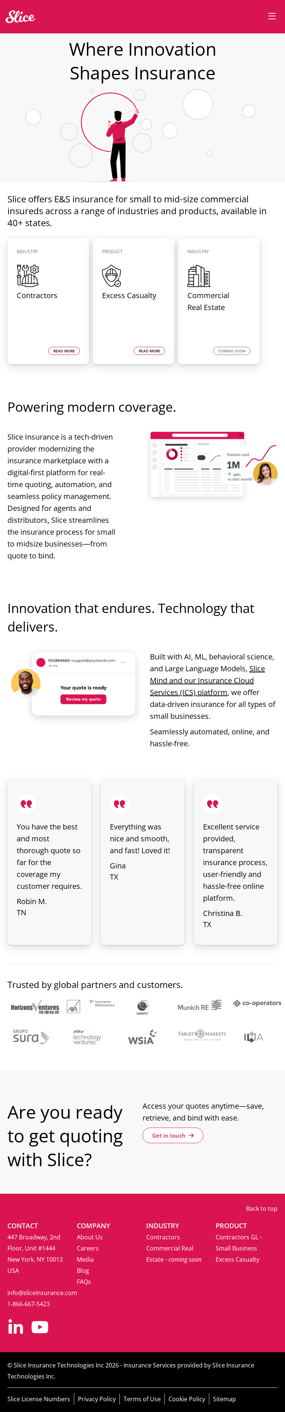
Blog (83, 1270)
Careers (88, 1248)
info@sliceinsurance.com (42, 1293)
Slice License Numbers (38, 1399)
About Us (90, 1237)
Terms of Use (142, 1399)
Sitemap (224, 1399)
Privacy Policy (97, 1399)
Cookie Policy (186, 1399)
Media (85, 1259)
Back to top (262, 1208)
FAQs (84, 1282)
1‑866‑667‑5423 (28, 1304)
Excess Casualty (237, 1259)
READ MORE (64, 350)
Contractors (163, 1237)
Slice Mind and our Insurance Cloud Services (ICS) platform (207, 680)
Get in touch (169, 1135)
